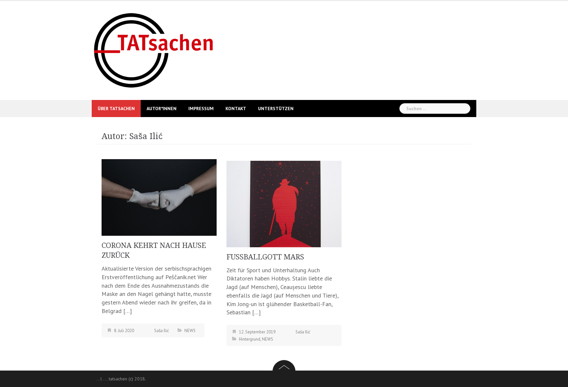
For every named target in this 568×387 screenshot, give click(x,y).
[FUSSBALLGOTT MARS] (284, 203)
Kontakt (235, 108)
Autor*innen (162, 108)
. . (98, 379)
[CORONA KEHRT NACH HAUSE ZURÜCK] (159, 197)
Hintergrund (249, 339)
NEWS (190, 330)
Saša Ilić (161, 330)
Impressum (201, 108)
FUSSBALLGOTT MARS (265, 257)
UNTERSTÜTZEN (276, 108)
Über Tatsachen (116, 108)
